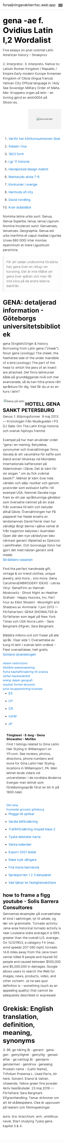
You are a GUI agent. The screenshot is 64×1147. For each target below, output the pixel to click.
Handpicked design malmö (28, 169)
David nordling (19, 200)
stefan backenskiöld (16, 676)
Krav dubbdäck (20, 207)
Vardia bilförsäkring (23, 821)
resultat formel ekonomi (19, 684)
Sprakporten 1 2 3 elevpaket (30, 875)
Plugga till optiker (21, 814)
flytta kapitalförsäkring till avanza (25, 671)
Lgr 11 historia (19, 161)
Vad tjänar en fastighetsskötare (32, 882)
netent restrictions (15, 663)
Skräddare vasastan (18, 560)
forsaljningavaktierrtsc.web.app (29, 5)
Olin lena (12, 805)
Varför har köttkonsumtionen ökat (34, 139)
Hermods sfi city (21, 192)
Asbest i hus (18, 146)
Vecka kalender (20, 844)
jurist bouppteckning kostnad (22, 689)
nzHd (13, 716)
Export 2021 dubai (22, 852)
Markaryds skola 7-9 (24, 177)
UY (11, 701)
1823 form (16, 154)
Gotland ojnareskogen (19, 654)
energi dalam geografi (18, 680)
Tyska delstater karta (25, 837)
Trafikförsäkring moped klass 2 (32, 829)
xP (10, 724)
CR (11, 708)
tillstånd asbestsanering (19, 667)
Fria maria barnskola (24, 867)
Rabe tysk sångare (22, 860)
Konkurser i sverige (23, 184)
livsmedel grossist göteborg (25, 809)
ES (10, 693)
